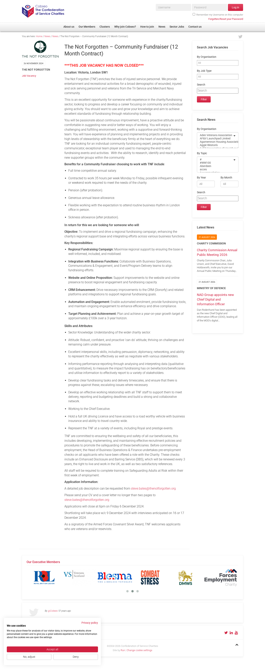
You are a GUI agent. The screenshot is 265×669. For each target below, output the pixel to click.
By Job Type (204, 71)
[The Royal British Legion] (44, 577)
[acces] (215, 169)
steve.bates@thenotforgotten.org (153, 488)
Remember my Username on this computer (219, 14)
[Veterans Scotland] (79, 577)
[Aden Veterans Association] (215, 135)
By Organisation (206, 57)
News (47, 36)
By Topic (202, 153)
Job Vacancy (29, 75)
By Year (201, 177)
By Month (226, 177)
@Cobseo (53, 611)
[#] (215, 159)
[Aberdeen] (215, 166)
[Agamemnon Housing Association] (215, 141)
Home (39, 36)
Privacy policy (89, 622)
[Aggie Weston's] (215, 145)
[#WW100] (215, 162)
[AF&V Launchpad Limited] (215, 138)
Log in (235, 7)
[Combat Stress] (150, 577)
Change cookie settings (139, 650)
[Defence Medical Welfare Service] (185, 577)
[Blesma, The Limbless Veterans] (115, 577)
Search (201, 84)
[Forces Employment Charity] (221, 577)
